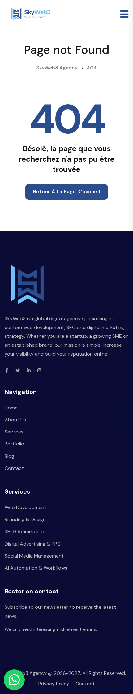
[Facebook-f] (7, 370)
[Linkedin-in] (28, 370)
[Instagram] (39, 370)
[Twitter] (17, 370)
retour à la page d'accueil (66, 192)
